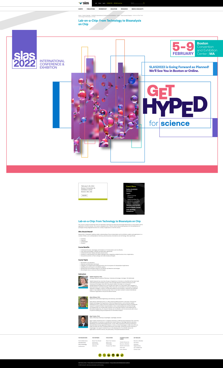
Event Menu (131, 186)
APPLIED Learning (118, 3)
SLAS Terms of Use (82, 362)
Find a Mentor (123, 349)
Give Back (136, 342)
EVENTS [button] (80, 9)
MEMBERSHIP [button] (103, 9)
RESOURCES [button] (124, 9)
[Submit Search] (143, 3)
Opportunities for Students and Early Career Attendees (133, 201)
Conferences (81, 346)
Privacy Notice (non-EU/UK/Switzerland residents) (98, 362)
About (99, 3)
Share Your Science (111, 341)
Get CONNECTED (138, 347)
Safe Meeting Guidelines (130, 210)
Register (84, 195)
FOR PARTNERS (95, 337)
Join (96, 3)
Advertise (94, 346)
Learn (128, 193)
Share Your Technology (109, 343)
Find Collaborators (83, 341)
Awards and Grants (124, 345)
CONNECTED (109, 3)
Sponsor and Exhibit (133, 205)
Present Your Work (111, 346)
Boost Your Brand (96, 341)
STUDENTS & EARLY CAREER (124, 338)
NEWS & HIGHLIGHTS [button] (137, 9)
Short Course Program (131, 196)
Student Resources (124, 342)
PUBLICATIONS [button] (91, 9)
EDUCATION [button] (114, 9)
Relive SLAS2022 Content (131, 190)
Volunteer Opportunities (137, 345)
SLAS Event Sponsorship (95, 343)
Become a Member (124, 344)
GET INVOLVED (137, 337)
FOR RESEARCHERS (82, 337)
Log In (104, 3)
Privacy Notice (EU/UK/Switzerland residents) (120, 362)
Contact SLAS (137, 349)
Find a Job (122, 347)
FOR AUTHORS (109, 337)
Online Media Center (133, 207)
